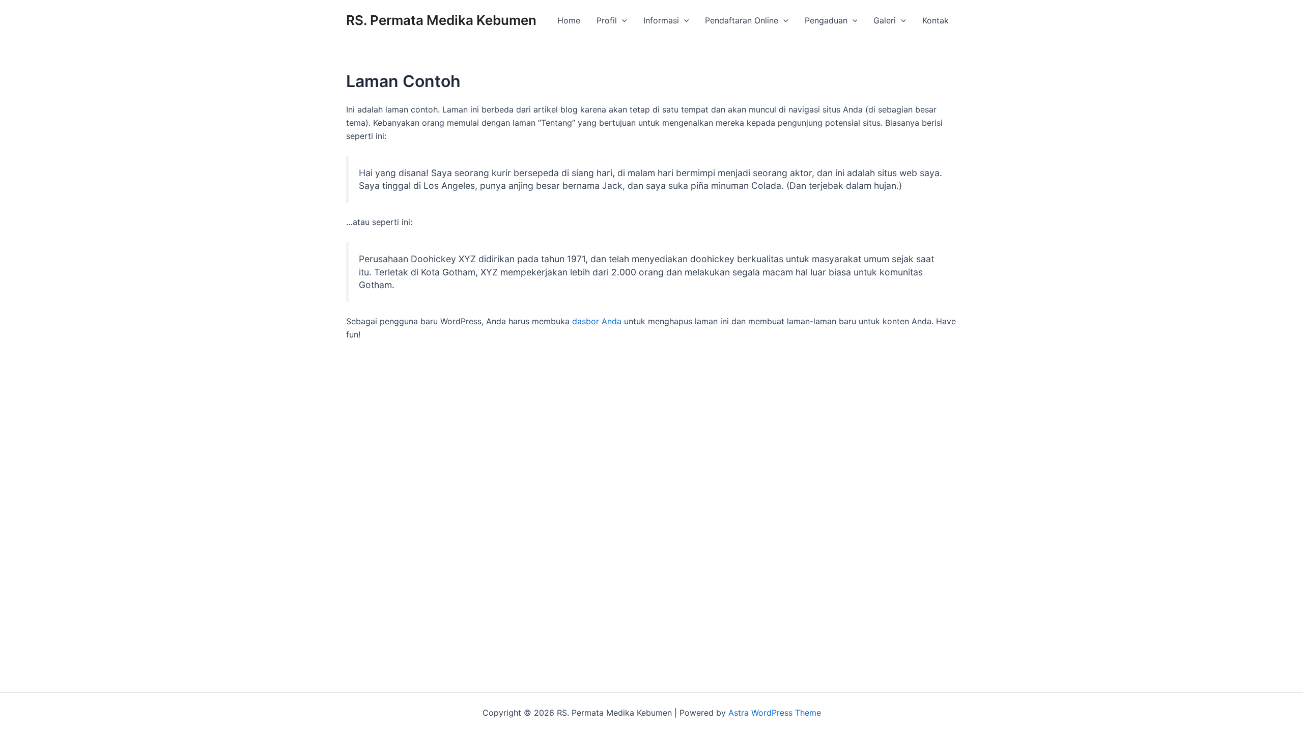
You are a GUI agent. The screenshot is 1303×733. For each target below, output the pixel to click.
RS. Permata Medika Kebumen (441, 20)
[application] (622, 20)
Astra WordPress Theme (774, 713)
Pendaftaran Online (741, 20)
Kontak (935, 20)
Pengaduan (826, 20)
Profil (607, 20)
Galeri (884, 20)
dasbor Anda (596, 321)
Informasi (661, 20)
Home (568, 20)
